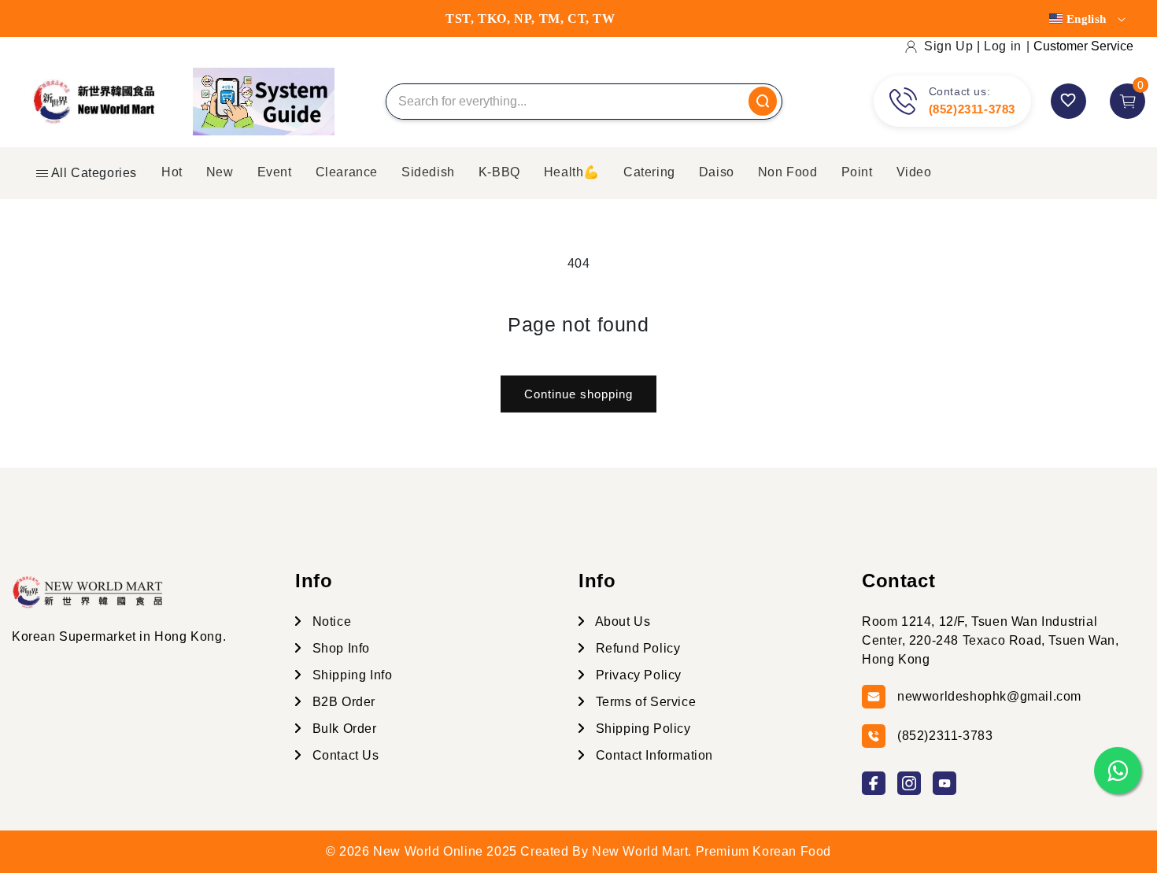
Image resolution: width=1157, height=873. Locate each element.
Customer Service (1083, 46)
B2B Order (342, 701)
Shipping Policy (641, 728)
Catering (649, 172)
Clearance (347, 172)
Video (914, 172)
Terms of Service (644, 701)
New (220, 172)
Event (274, 172)
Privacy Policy (637, 675)
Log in (1003, 46)
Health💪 (572, 172)
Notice (330, 621)
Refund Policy (636, 648)
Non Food (788, 172)
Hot (172, 172)
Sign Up (948, 46)
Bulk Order (343, 728)
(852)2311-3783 (972, 109)
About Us (621, 621)
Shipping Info (350, 675)
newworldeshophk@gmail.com (989, 696)
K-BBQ (499, 172)
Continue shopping (578, 394)
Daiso (716, 172)
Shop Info (339, 648)
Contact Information (652, 755)
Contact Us (344, 755)
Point (857, 172)
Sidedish (428, 172)
